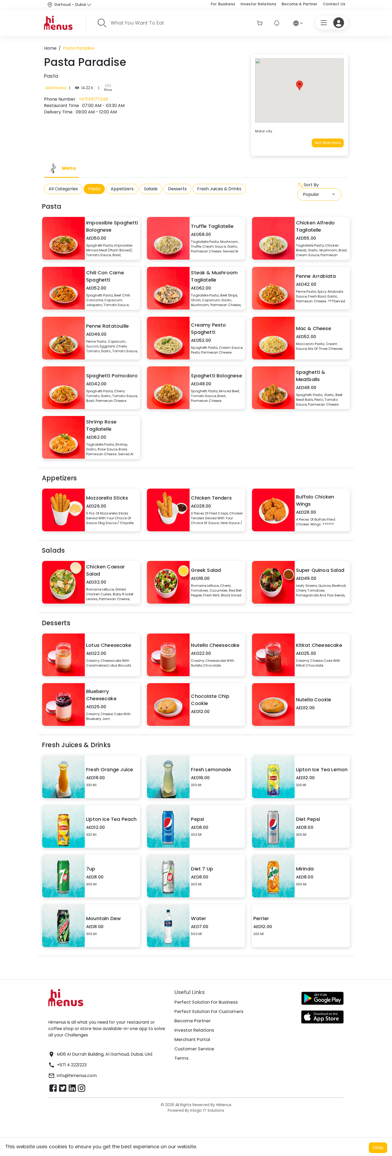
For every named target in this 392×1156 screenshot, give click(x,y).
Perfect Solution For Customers (208, 1011)
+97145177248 (93, 99)
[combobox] (319, 194)
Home (50, 48)
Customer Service (194, 1049)
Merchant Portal (192, 1039)
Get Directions (327, 142)
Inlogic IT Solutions (206, 1110)
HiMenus (223, 1104)
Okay (378, 1148)
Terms (181, 1058)
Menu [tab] (69, 168)
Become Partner (192, 1021)
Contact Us (334, 4)
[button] (299, 85)
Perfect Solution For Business (206, 1002)
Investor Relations (259, 4)
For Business (223, 4)
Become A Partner (299, 4)
